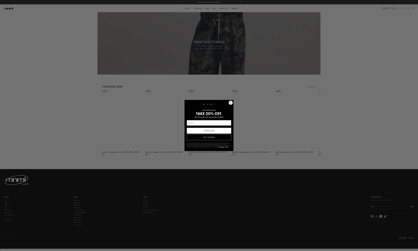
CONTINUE (209, 131)
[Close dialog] (231, 103)
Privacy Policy (222, 147)
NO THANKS (209, 137)
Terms (227, 147)
